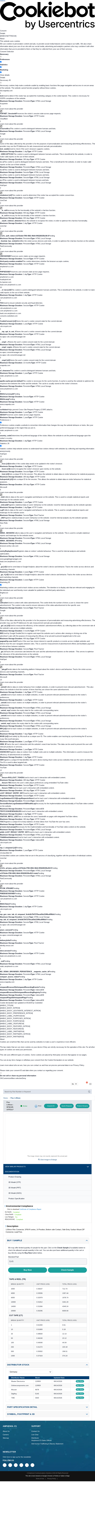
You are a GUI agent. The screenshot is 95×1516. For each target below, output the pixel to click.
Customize (7, 1078)
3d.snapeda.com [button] (6, 92)
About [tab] (2, 39)
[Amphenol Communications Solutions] (13, 1084)
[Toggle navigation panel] (90, 1084)
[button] (47, 282)
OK (1, 1078)
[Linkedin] (16, 1465)
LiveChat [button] (3, 201)
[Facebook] (4, 1465)
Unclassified (6, 853)
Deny (24, 1078)
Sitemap (6, 1438)
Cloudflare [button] (4, 120)
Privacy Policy (51, 1478)
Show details (5, 75)
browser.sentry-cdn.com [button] (9, 547)
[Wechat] (27, 1465)
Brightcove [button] (4, 594)
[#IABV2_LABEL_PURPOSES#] (12, 1016)
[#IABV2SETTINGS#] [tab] (8, 36)
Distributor (35, 1438)
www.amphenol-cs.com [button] (9, 390)
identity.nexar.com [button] (7, 947)
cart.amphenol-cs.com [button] (8, 299)
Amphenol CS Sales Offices (41, 1440)
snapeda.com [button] (5, 366)
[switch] (1, 62)
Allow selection (16, 1078)
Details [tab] (2, 33)
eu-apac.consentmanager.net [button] (11, 936)
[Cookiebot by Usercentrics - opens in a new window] (47, 15)
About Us (6, 1431)
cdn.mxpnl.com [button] (6, 327)
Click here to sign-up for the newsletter (17, 1457)
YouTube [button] (3, 769)
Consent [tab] (3, 31)
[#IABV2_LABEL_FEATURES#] (12, 1024)
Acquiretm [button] (4, 105)
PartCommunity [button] (6, 247)
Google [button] (2, 135)
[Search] (81, 1084)
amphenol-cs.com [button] (7, 268)
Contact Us (35, 1431)
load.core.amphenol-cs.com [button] (10, 957)
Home (5, 1098)
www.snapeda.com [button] (7, 405)
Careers (6, 1435)
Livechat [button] (3, 227)
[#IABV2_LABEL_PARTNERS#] (12, 1031)
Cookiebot (38, 1003)
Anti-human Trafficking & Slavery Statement (47, 1444)
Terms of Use (40, 1478)
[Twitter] (21, 1465)
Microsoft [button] (3, 488)
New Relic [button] (4, 524)
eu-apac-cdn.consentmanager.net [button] (12, 338)
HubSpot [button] (3, 186)
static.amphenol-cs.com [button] (9, 377)
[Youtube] (10, 1465)
